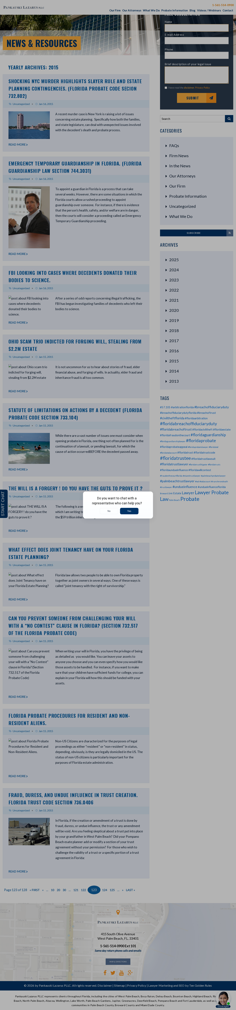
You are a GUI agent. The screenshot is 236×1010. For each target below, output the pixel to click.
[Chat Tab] (118, 505)
